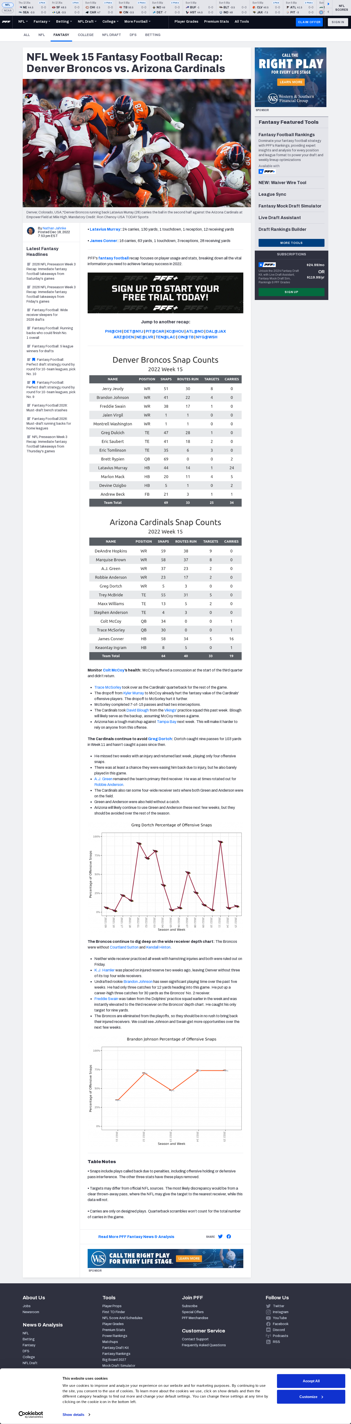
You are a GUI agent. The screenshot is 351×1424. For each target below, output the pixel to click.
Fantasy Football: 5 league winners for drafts (50, 349)
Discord (279, 1330)
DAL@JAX (216, 331)
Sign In (338, 22)
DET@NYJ (133, 331)
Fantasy (62, 35)
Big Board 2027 (114, 1360)
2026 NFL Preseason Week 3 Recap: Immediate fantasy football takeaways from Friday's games (51, 294)
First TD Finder (113, 1312)
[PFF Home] (6, 22)
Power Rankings (114, 1336)
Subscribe (189, 1306)
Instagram (280, 1312)
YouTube (280, 1318)
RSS (276, 1342)
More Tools (291, 243)
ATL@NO (195, 331)
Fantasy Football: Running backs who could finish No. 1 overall (50, 333)
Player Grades (113, 1324)
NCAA (7, 10)
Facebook (280, 1324)
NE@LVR (144, 337)
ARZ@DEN (124, 337)
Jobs (27, 1306)
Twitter (278, 1306)
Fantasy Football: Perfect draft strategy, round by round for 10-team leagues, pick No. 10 (51, 367)
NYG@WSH (206, 337)
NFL (7, 5)
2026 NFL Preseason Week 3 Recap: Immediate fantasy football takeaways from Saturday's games (51, 271)
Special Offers (193, 1312)
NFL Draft (111, 35)
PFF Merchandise (195, 1318)
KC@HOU (175, 331)
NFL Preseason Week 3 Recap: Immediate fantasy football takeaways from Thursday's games (47, 444)
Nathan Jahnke (54, 228)
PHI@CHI (113, 331)
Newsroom (31, 1312)
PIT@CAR (155, 331)
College (86, 35)
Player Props (112, 1306)
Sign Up (291, 292)
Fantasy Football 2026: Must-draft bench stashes (47, 408)
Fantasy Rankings (116, 1354)
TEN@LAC (165, 337)
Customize (308, 1396)
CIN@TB (186, 337)
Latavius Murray (105, 229)
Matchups (110, 1342)
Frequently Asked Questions (204, 1345)
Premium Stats (113, 1330)
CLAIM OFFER (309, 22)
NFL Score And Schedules (122, 1318)
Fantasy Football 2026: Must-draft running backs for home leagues (49, 423)
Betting (152, 35)
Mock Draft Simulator (118, 1365)
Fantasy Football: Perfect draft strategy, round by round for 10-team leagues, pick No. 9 (51, 390)
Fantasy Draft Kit (115, 1348)
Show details (73, 1415)
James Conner (103, 241)
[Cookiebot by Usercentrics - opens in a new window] (31, 1414)
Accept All (311, 1381)
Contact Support (195, 1339)
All (27, 35)
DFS (133, 35)
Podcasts (280, 1336)
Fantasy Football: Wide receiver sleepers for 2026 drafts (47, 314)
